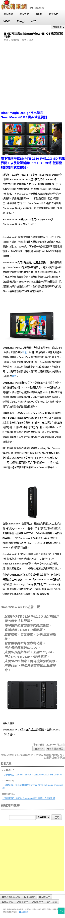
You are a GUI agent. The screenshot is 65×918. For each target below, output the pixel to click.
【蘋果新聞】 (8, 774)
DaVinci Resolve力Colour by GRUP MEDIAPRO (38, 774)
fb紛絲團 (31, 897)
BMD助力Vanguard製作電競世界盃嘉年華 (35, 798)
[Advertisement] (32, 75)
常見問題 (52, 902)
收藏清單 (45, 897)
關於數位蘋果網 (12, 897)
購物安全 (23, 902)
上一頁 (40, 748)
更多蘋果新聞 (56, 748)
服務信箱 (24, 912)
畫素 (24, 352)
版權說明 (38, 902)
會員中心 (8, 902)
